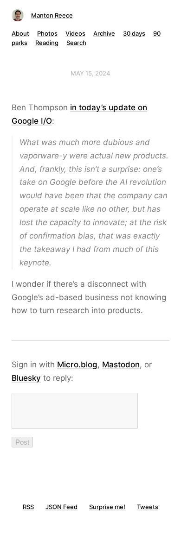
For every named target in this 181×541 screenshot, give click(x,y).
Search (76, 42)
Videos (75, 33)
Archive (104, 33)
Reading (46, 42)
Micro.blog (77, 364)
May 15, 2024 (90, 73)
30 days (134, 33)
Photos (47, 33)
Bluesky (26, 378)
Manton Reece (52, 15)
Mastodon (121, 364)
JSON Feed (61, 506)
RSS (28, 506)
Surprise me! (107, 506)
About (20, 33)
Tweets (147, 506)
